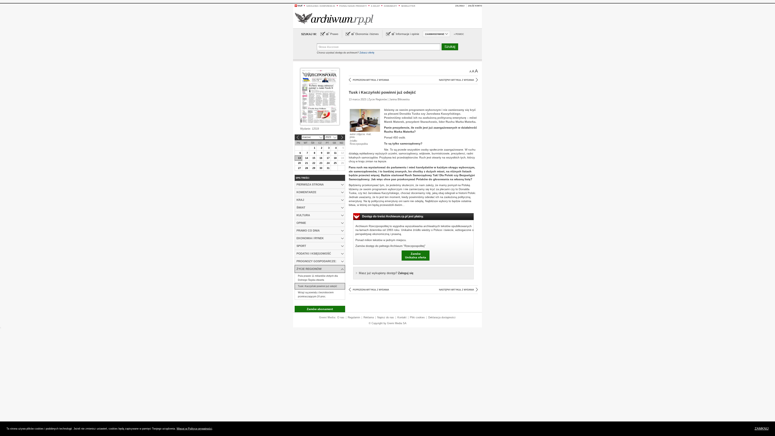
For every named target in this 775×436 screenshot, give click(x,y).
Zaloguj (459, 6)
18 (335, 158)
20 (299, 163)
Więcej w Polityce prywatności (194, 428)
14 (306, 158)
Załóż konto (475, 6)
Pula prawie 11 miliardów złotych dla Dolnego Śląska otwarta (318, 278)
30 (320, 168)
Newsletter (408, 6)
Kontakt (401, 317)
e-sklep (375, 6)
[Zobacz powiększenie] (365, 120)
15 (313, 158)
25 (335, 163)
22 (313, 163)
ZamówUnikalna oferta (415, 255)
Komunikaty (390, 6)
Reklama (368, 317)
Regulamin (354, 317)
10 (328, 153)
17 (328, 158)
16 (320, 158)
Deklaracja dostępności (442, 317)
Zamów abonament (320, 309)
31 (328, 168)
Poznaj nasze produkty (353, 6)
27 (299, 168)
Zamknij (762, 428)
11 (335, 153)
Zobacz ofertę (366, 52)
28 (306, 168)
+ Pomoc (459, 34)
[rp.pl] (298, 5)
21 (306, 163)
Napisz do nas (385, 317)
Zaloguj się (386, 273)
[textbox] (378, 46)
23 (320, 163)
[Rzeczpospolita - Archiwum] (334, 18)
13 (299, 158)
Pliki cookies (417, 317)
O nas (340, 317)
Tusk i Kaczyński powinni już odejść (317, 286)
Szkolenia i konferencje (320, 6)
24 (328, 163)
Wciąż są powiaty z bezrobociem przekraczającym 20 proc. (316, 294)
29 (313, 168)
